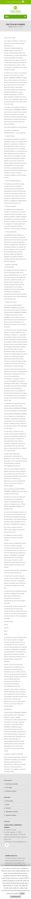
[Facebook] (23, 2)
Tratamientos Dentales (12, 811)
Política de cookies (11, 791)
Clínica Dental (9, 801)
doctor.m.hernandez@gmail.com (17, 842)
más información (15, 896)
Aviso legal (9, 787)
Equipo (7, 804)
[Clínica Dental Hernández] (15, 9)
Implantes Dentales (11, 815)
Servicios (8, 808)
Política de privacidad (12, 784)
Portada (10, 26)
